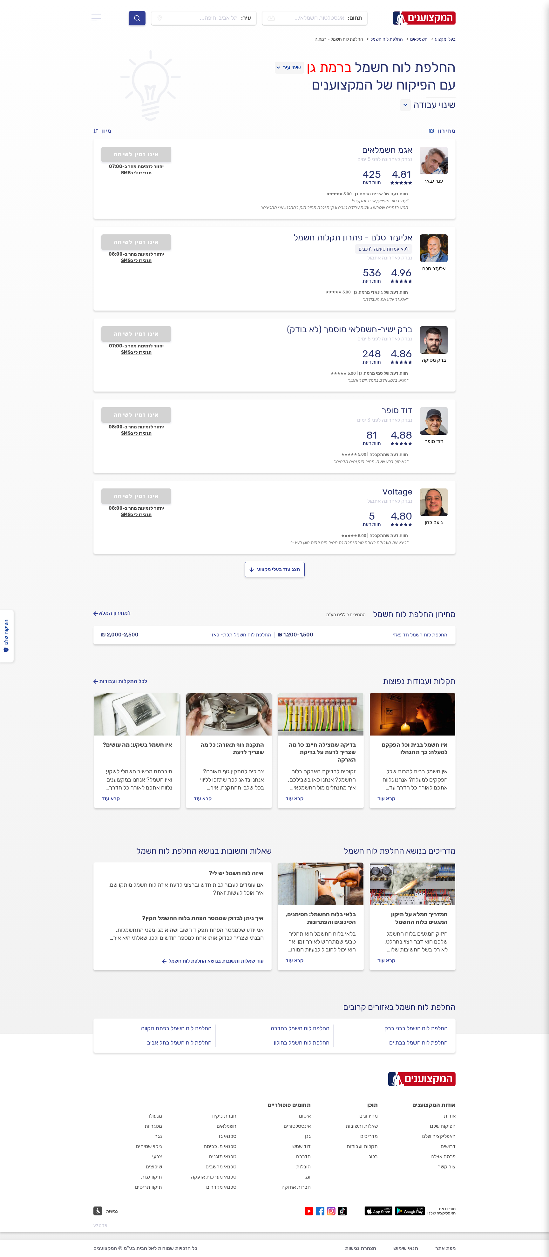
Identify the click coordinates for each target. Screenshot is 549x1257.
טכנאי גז (227, 1136)
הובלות (303, 1167)
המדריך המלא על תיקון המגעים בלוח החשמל (419, 918)
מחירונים (368, 1116)
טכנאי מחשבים (221, 1167)
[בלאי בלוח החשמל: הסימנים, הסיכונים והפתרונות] (320, 887)
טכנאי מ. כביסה (220, 1146)
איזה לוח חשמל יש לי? (236, 873)
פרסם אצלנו (443, 1156)
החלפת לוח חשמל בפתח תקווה (176, 1028)
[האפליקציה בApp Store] (378, 1211)
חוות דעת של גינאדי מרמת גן (381, 292)
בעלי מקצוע (445, 39)
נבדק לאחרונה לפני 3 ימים (384, 420)
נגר (158, 1136)
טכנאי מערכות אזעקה (213, 1177)
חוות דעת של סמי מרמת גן (383, 373)
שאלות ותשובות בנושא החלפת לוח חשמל (204, 851)
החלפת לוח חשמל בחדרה (300, 1028)
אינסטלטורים (297, 1126)
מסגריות (153, 1126)
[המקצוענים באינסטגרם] (332, 1211)
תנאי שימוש (405, 1248)
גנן (308, 1136)
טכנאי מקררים (221, 1187)
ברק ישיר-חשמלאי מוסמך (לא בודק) (349, 329)
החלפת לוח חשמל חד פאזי (420, 635)
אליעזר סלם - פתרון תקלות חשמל (353, 237)
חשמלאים (419, 39)
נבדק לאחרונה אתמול (389, 258)
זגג (308, 1177)
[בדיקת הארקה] (320, 717)
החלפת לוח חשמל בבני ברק (416, 1028)
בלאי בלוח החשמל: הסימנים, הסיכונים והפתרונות (321, 918)
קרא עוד (386, 799)
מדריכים (369, 1136)
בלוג (373, 1156)
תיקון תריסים (148, 1187)
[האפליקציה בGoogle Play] (410, 1211)
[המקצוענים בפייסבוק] (321, 1211)
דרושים (448, 1146)
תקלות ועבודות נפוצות (419, 681)
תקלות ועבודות (362, 1146)
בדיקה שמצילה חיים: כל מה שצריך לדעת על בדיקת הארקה (322, 752)
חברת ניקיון (224, 1116)
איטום (305, 1116)
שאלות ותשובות (362, 1126)
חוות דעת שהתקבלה (388, 454)
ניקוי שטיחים (149, 1146)
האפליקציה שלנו (439, 1136)
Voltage (397, 492)
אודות (450, 1116)
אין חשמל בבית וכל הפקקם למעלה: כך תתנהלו (415, 748)
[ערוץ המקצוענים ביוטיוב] (310, 1211)
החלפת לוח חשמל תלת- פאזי (240, 635)
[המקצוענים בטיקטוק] (342, 1211)
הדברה (303, 1156)
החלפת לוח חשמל (386, 39)
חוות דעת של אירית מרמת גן (381, 194)
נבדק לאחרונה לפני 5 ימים (384, 159)
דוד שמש (301, 1146)
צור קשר (447, 1167)
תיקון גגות (151, 1177)
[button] (105, 131)
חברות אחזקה (296, 1187)
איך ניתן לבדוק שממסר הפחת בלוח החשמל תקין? (203, 918)
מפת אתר (445, 1248)
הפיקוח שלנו (443, 1126)
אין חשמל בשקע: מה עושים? (137, 744)
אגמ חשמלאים (387, 150)
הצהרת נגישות (360, 1248)
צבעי (157, 1156)
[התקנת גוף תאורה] (229, 717)
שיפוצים (154, 1167)
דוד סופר (397, 410)
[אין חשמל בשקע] (137, 717)
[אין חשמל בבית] (412, 717)
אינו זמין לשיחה (136, 154)
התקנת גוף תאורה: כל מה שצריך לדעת (232, 748)
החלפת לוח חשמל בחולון (301, 1042)
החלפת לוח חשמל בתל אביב (179, 1042)
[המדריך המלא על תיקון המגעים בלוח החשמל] (412, 887)
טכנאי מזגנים (222, 1156)
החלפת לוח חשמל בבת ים (418, 1042)
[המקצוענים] (424, 18)
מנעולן (155, 1116)
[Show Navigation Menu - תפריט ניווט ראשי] (98, 18)
